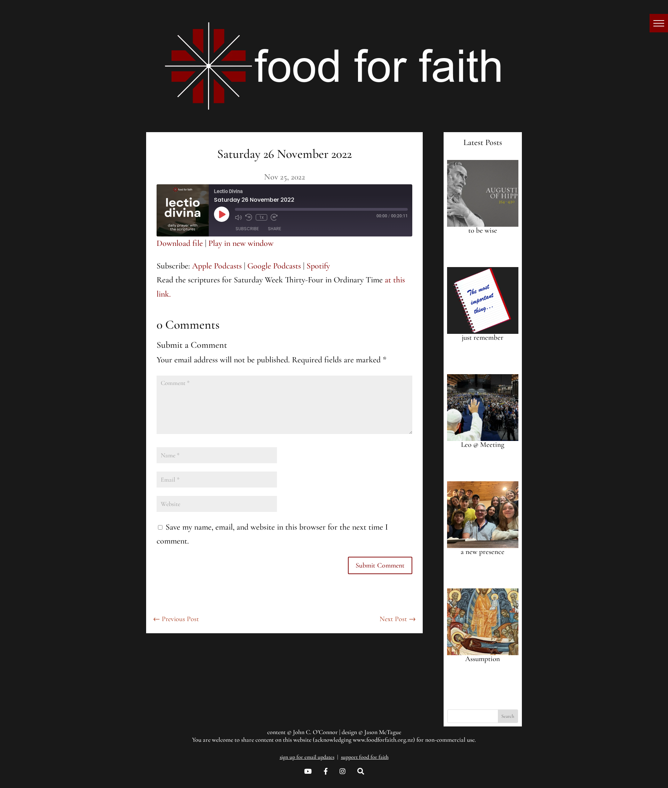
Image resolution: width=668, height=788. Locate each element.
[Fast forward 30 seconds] (274, 217)
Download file (180, 243)
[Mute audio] (238, 217)
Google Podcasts (274, 266)
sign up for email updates (307, 757)
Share (274, 229)
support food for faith (365, 757)
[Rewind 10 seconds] (248, 217)
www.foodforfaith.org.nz (383, 739)
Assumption (482, 658)
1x (261, 217)
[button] (659, 23)
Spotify (318, 266)
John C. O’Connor (315, 732)
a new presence (482, 551)
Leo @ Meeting (482, 444)
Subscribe (247, 229)
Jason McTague (382, 732)
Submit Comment (380, 565)
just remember (482, 337)
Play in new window (240, 243)
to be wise (482, 230)
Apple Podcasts (217, 266)
